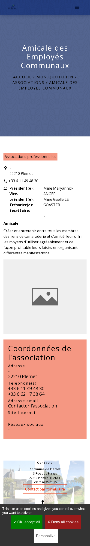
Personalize (46, 536)
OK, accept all (28, 522)
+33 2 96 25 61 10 (45, 482)
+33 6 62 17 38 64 (26, 394)
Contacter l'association (32, 406)
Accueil (22, 77)
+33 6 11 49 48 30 (23, 180)
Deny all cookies (64, 522)
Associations (28, 82)
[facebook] (45, 502)
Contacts (45, 462)
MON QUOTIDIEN (55, 77)
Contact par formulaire (45, 489)
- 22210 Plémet (21, 170)
